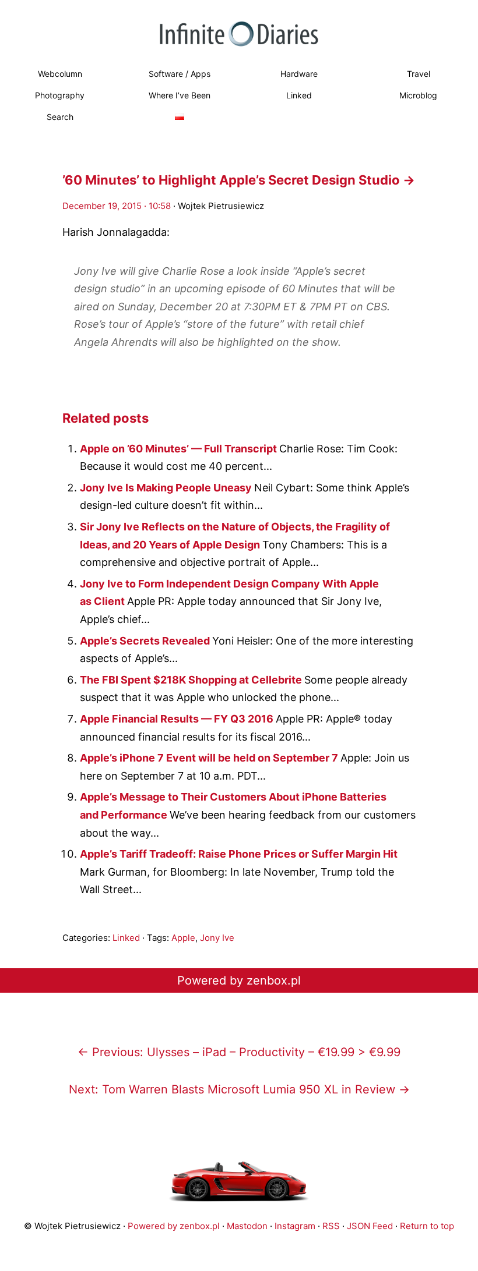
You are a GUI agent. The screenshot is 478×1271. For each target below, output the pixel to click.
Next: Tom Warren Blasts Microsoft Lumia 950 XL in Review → (239, 1089)
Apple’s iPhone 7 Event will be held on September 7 (210, 758)
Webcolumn (60, 74)
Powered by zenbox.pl (239, 980)
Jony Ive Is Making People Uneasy (167, 488)
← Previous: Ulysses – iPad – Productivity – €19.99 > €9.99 (239, 1052)
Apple (183, 937)
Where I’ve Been (179, 95)
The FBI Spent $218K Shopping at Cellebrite (192, 680)
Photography (60, 95)
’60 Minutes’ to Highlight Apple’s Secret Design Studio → (238, 179)
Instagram (295, 1225)
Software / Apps (179, 74)
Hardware (299, 74)
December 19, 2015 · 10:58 (116, 205)
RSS (331, 1225)
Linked (299, 95)
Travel (418, 74)
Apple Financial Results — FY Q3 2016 (178, 719)
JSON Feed (370, 1225)
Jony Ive (217, 937)
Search (60, 117)
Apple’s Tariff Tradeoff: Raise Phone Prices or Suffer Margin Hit (239, 854)
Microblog (418, 95)
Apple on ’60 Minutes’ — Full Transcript (179, 448)
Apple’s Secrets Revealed (146, 641)
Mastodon (247, 1225)
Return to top (427, 1225)
